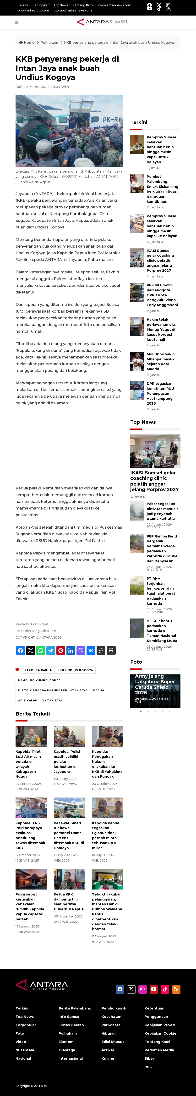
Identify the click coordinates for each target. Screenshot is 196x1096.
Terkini (23, 5)
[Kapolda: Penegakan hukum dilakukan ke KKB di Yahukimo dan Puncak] (107, 736)
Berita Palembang (75, 1008)
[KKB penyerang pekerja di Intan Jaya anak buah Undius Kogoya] (155, 451)
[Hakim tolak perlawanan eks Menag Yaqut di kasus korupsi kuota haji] (137, 326)
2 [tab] (148, 711)
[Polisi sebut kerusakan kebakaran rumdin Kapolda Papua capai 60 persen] (31, 879)
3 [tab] (155, 711)
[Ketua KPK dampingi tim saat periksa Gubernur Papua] (69, 879)
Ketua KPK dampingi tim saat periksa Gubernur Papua (69, 901)
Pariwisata (111, 1025)
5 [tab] (169, 711)
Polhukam (49, 42)
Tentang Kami (83, 5)
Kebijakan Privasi (160, 1025)
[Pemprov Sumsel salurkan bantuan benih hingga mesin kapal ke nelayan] (137, 223)
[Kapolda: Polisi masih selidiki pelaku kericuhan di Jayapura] (69, 736)
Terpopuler (41, 5)
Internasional (71, 1058)
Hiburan (109, 1033)
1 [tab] (141, 711)
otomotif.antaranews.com (73, 10)
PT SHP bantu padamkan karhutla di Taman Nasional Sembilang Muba (162, 631)
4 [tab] (162, 711)
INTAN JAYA (52, 700)
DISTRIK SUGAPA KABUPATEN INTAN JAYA (52, 690)
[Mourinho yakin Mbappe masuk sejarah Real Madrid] (137, 361)
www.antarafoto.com (33, 10)
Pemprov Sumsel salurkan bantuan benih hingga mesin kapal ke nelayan (162, 226)
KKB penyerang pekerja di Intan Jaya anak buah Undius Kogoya (119, 42)
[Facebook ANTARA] (149, 5)
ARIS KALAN (28, 700)
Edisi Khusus (113, 1042)
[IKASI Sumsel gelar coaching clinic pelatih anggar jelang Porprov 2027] (137, 257)
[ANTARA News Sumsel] (102, 22)
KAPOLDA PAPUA (38, 670)
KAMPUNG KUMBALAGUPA (39, 680)
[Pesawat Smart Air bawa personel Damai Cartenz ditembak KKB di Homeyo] (69, 807)
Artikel (108, 1050)
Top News (61, 5)
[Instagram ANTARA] (168, 5)
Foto (136, 662)
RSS (148, 1067)
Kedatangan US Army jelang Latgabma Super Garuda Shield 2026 (155, 681)
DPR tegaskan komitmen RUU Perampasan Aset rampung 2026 (160, 393)
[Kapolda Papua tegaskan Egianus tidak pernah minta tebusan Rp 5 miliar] (107, 807)
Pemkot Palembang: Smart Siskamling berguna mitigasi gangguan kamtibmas (162, 189)
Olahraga (67, 1050)
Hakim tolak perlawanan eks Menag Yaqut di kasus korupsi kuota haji (161, 329)
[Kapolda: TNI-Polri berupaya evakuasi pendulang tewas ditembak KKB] (31, 807)
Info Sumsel (69, 1017)
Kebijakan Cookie (160, 1033)
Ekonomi (66, 1042)
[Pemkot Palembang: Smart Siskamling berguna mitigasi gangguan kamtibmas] (137, 183)
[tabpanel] (155, 691)
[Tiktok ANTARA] (159, 8)
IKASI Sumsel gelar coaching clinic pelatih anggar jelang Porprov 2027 (160, 261)
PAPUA (98, 690)
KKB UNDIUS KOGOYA (75, 670)
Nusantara (25, 1050)
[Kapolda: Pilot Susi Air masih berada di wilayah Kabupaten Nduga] (31, 736)
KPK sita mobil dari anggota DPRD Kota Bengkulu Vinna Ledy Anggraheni (162, 295)
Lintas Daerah (71, 1025)
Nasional (23, 1058)
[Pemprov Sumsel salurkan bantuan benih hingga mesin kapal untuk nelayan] (137, 144)
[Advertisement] (69, 445)
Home (29, 42)
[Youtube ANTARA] (149, 8)
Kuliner (108, 1058)
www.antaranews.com (114, 5)
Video (21, 1042)
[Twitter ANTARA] (159, 5)
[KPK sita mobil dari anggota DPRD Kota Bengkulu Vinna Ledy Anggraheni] (137, 292)
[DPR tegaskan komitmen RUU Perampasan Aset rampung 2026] (137, 390)
